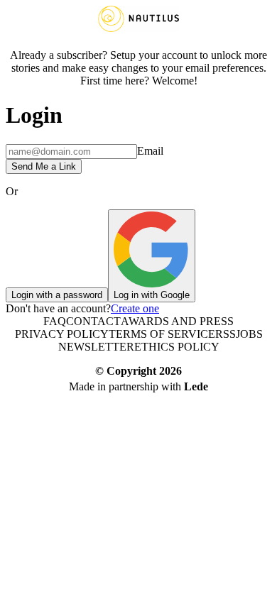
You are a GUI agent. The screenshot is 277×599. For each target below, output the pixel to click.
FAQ (54, 321)
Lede (196, 386)
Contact (93, 321)
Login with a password (56, 295)
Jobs (249, 334)
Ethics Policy (176, 347)
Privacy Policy (62, 334)
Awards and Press (177, 321)
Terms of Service (162, 334)
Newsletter (96, 347)
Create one (135, 308)
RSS (225, 334)
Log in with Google (152, 295)
